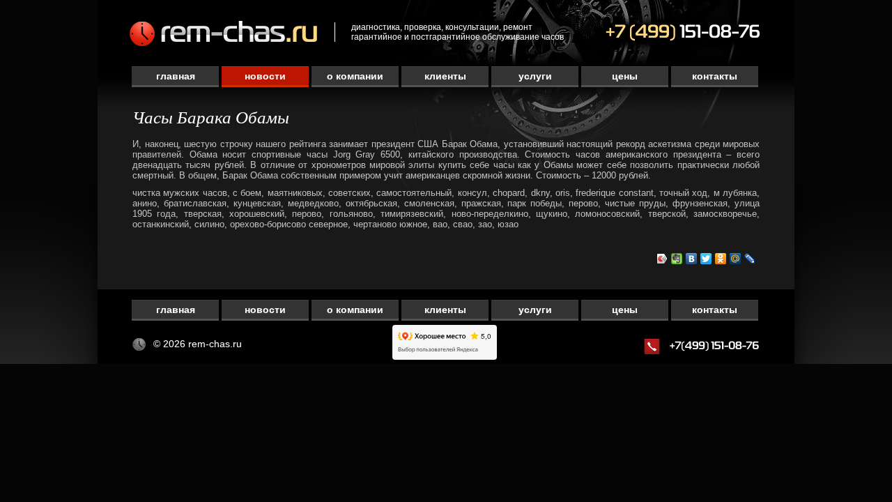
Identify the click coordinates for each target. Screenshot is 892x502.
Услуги (535, 76)
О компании (355, 76)
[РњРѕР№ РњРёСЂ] (735, 259)
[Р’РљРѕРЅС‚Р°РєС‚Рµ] (691, 259)
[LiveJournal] (750, 259)
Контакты (714, 76)
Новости (265, 76)
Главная (175, 76)
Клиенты (445, 76)
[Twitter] (706, 259)
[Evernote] (677, 259)
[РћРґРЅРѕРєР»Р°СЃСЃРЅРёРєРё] (721, 259)
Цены (625, 76)
